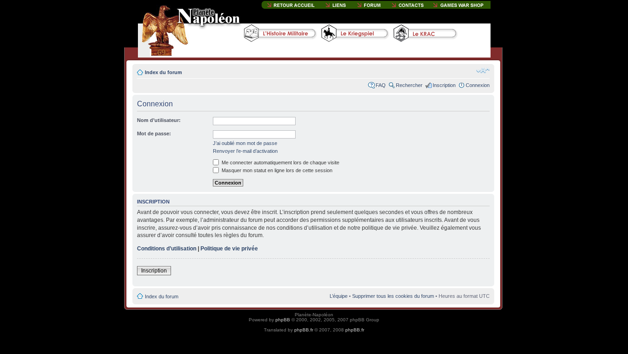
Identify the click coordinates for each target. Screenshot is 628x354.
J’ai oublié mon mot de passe (245, 143)
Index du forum (163, 72)
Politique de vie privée (229, 248)
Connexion (478, 85)
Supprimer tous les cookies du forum (393, 296)
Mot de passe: (154, 133)
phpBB (282, 319)
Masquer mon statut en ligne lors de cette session (276, 170)
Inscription (444, 85)
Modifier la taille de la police (483, 70)
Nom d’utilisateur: (159, 120)
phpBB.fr (303, 329)
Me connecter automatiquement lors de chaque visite (279, 162)
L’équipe (339, 296)
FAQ (381, 85)
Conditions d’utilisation (166, 248)
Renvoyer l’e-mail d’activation (245, 151)
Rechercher (409, 85)
